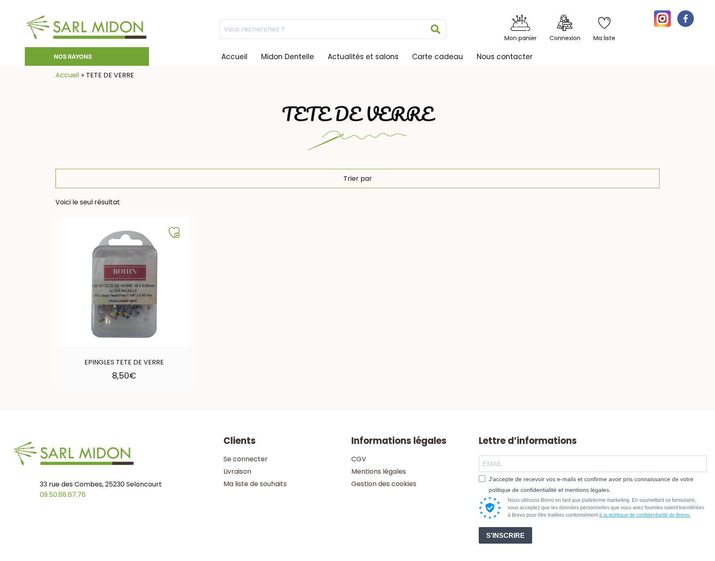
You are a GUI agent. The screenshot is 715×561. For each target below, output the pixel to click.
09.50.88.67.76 (63, 494)
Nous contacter (505, 57)
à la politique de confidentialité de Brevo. (645, 515)
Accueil (234, 57)
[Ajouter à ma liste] (174, 232)
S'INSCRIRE (505, 535)
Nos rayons (73, 56)
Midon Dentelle (287, 57)
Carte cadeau (437, 57)
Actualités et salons (363, 57)
